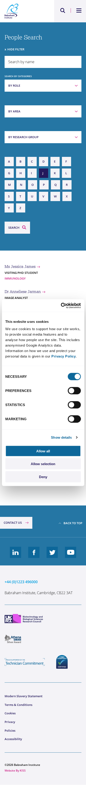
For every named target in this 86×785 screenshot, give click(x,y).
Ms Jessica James (20, 266)
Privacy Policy (63, 356)
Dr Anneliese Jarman (23, 291)
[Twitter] (52, 555)
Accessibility (13, 739)
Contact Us (13, 523)
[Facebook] (34, 555)
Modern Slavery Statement (23, 696)
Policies (10, 730)
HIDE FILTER (15, 49)
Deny (43, 477)
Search (13, 227)
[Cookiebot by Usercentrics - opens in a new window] (61, 305)
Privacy (10, 722)
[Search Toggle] (63, 10)
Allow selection (43, 464)
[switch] (74, 390)
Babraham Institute (24, 11)
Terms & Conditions (18, 705)
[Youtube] (70, 555)
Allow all (43, 451)
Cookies (10, 713)
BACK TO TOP (73, 523)
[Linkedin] (15, 555)
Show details (61, 437)
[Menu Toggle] (79, 10)
